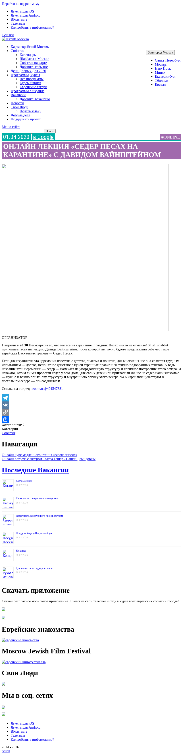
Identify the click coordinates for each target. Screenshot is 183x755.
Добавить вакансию (35, 99)
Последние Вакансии (35, 470)
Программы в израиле (27, 91)
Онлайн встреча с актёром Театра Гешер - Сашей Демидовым (49, 459)
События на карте (33, 63)
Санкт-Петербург (168, 60)
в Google (43, 137)
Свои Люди (19, 107)
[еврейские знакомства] (20, 640)
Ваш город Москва (160, 52)
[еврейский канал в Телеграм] (3, 709)
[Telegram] (91, 397)
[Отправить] (91, 419)
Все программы (32, 79)
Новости (17, 103)
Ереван (160, 84)
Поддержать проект (26, 119)
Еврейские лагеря (33, 87)
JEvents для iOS (22, 11)
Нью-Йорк (163, 68)
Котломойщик (24, 480)
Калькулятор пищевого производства (37, 498)
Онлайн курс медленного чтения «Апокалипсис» (39, 455)
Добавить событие (34, 67)
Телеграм (18, 23)
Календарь (28, 55)
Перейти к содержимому (21, 4)
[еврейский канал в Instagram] (3, 716)
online (172, 136)
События (17, 51)
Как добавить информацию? (32, 27)
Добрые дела (20, 115)
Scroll (6, 751)
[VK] (91, 405)
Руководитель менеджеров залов (34, 568)
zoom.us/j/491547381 (47, 388)
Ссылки (8, 35)
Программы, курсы (25, 75)
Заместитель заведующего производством (39, 515)
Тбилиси (161, 80)
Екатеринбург (165, 76)
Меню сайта (11, 127)
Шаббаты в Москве (34, 59)
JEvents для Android (25, 15)
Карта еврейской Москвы (30, 47)
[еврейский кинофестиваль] (24, 662)
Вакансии (18, 95)
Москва (160, 64)
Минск (160, 72)
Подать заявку (30, 111)
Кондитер (21, 550)
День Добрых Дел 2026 (28, 71)
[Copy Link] (91, 412)
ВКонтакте (19, 19)
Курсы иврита (30, 83)
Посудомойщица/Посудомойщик (34, 533)
